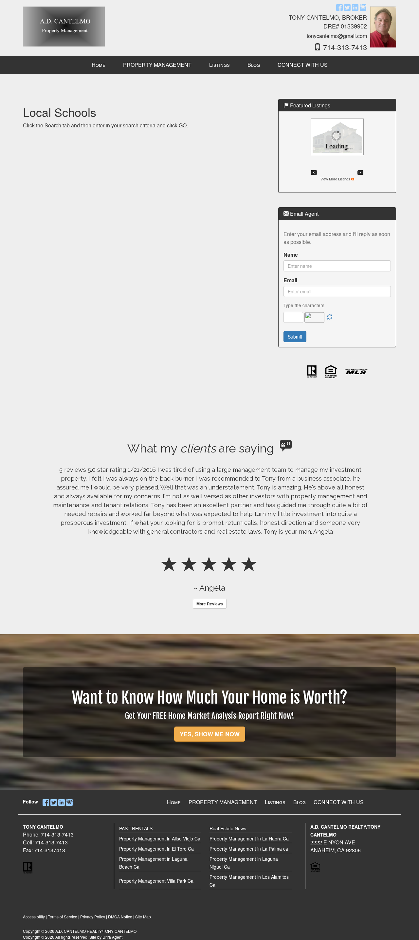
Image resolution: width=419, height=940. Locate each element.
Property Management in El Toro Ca (156, 848)
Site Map (143, 916)
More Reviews (209, 604)
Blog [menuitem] (253, 64)
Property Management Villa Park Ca (156, 880)
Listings (275, 802)
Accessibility (34, 916)
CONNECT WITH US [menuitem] (303, 64)
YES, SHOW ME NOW (210, 734)
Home (174, 802)
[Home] (64, 23)
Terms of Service (62, 916)
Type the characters (303, 305)
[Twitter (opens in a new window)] (347, 7)
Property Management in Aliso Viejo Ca (159, 838)
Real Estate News (228, 828)
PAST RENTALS (136, 828)
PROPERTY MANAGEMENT (223, 802)
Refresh (329, 317)
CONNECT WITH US (339, 802)
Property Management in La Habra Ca (249, 838)
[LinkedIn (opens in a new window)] (355, 7)
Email (290, 280)
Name (290, 254)
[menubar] (209, 65)
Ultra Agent (112, 937)
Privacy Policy (92, 916)
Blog (299, 802)
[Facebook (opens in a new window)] (339, 7)
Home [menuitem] (98, 64)
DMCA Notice (120, 916)
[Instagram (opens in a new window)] (363, 7)
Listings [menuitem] (219, 64)
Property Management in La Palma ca (249, 848)
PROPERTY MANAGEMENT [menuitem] (157, 64)
